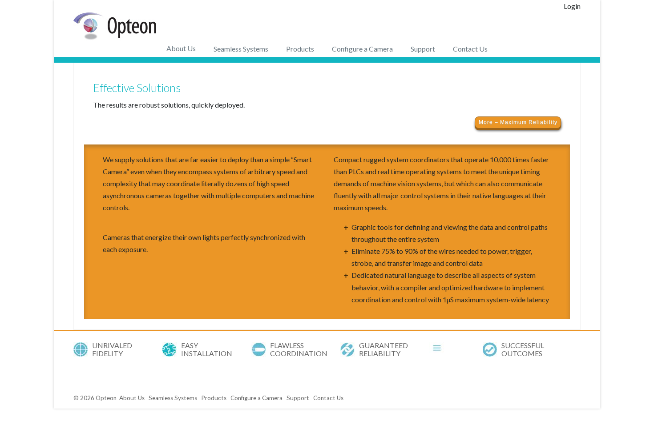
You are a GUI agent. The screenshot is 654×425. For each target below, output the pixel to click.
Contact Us (470, 48)
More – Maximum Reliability (518, 122)
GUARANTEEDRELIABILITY (383, 349)
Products (300, 48)
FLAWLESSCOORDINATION (298, 349)
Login (572, 6)
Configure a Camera (362, 48)
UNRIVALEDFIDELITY (112, 349)
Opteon (106, 397)
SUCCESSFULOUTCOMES (522, 349)
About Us (181, 48)
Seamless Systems (241, 48)
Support (423, 48)
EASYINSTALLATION (206, 349)
